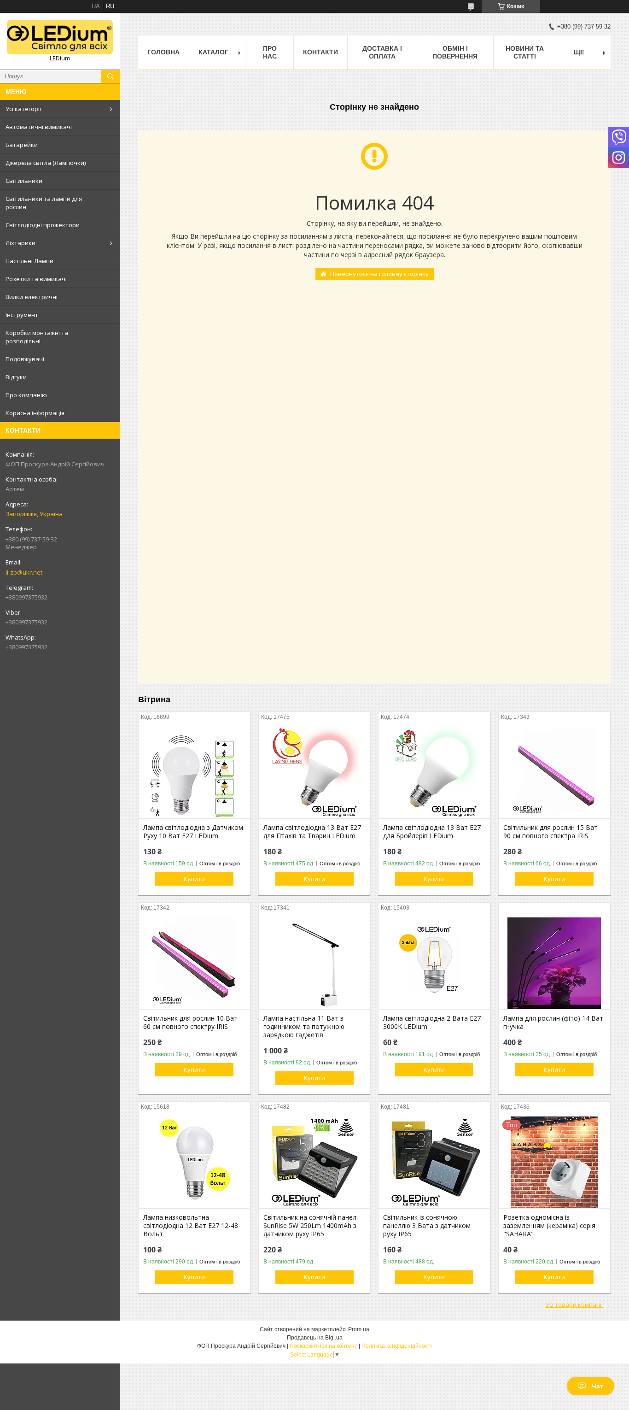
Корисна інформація (35, 413)
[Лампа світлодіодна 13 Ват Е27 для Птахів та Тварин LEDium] (314, 772)
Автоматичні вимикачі (39, 127)
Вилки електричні (32, 297)
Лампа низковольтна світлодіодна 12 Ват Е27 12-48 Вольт (190, 1225)
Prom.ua (358, 1329)
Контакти (320, 52)
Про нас (270, 52)
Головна (163, 52)
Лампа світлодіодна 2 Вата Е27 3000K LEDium (432, 1022)
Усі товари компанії (574, 1304)
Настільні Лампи (29, 261)
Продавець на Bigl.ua (315, 1337)
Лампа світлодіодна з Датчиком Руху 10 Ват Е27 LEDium (193, 831)
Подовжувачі (25, 359)
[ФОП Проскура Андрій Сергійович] (60, 37)
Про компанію (26, 395)
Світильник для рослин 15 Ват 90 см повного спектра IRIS (550, 831)
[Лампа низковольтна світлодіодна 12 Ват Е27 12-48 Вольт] (194, 1162)
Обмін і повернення (455, 52)
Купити (194, 879)
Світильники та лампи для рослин (44, 202)
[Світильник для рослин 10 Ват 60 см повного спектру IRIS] (194, 963)
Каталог (213, 52)
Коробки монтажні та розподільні (37, 337)
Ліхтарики (20, 243)
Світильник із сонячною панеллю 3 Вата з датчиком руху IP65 (427, 1225)
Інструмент (22, 315)
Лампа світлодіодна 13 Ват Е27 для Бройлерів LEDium (432, 831)
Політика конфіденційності (396, 1346)
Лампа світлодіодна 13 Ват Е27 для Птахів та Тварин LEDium (312, 831)
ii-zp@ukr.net (24, 572)
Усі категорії (23, 109)
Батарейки (22, 145)
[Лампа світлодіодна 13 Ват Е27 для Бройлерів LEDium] (434, 772)
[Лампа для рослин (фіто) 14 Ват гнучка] (554, 963)
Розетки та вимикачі (36, 279)
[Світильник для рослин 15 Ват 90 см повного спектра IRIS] (554, 772)
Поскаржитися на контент (323, 1346)
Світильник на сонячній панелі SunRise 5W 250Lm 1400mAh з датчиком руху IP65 (310, 1225)
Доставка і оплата (382, 52)
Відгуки (16, 377)
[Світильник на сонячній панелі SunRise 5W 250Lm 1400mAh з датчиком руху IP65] (314, 1162)
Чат (597, 1386)
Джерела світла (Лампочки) (46, 163)
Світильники (24, 180)
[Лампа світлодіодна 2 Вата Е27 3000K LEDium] (434, 963)
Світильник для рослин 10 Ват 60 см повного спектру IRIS (190, 1022)
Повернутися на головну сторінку (379, 274)
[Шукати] (110, 76)
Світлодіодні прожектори (43, 225)
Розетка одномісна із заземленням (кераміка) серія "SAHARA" (549, 1225)
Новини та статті (525, 52)
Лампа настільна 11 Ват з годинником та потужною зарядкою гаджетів (303, 1026)
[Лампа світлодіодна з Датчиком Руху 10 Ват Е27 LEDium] (194, 772)
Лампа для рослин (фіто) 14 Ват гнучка (553, 1022)
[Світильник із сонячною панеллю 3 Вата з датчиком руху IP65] (434, 1162)
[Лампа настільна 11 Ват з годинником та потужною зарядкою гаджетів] (314, 963)
